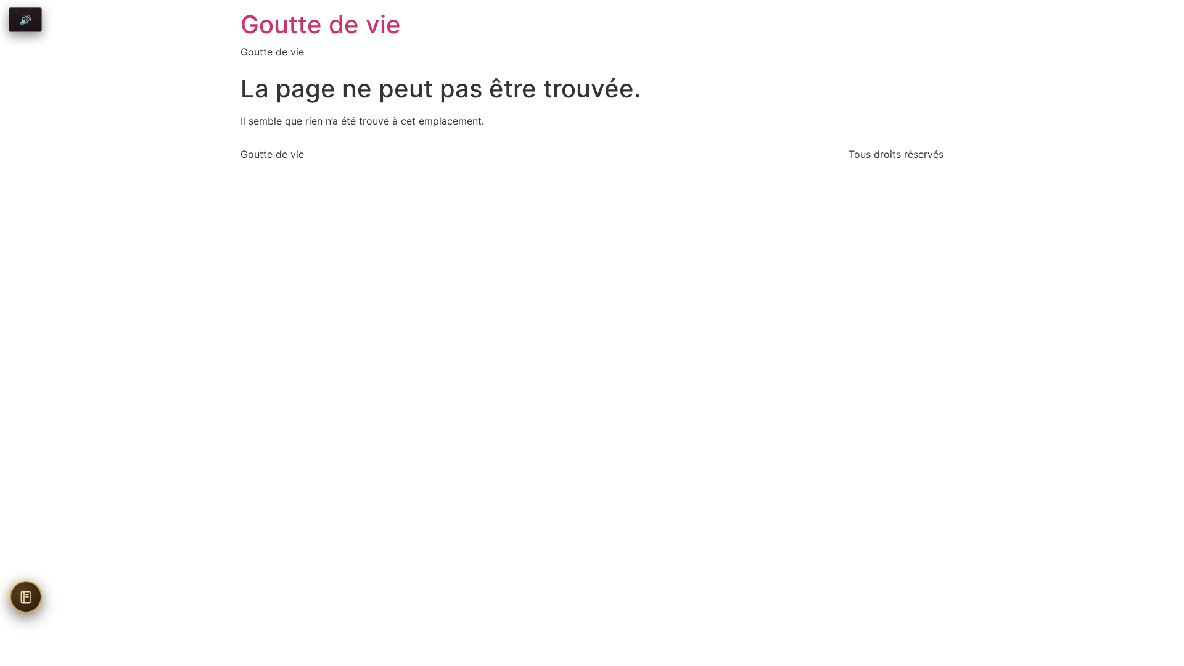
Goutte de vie (320, 24)
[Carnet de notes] (26, 597)
